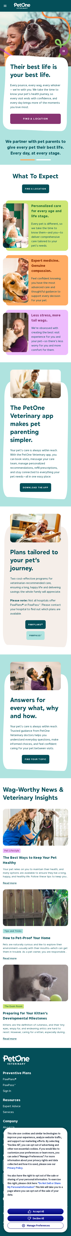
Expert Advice (12, 1106)
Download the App (35, 487)
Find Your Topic (35, 759)
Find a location (35, 118)
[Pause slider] (63, 51)
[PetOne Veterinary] (22, 6)
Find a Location (35, 189)
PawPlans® (35, 624)
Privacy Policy (15, 1167)
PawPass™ (35, 635)
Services (8, 1112)
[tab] (27, 159)
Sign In (7, 1091)
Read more (10, 883)
